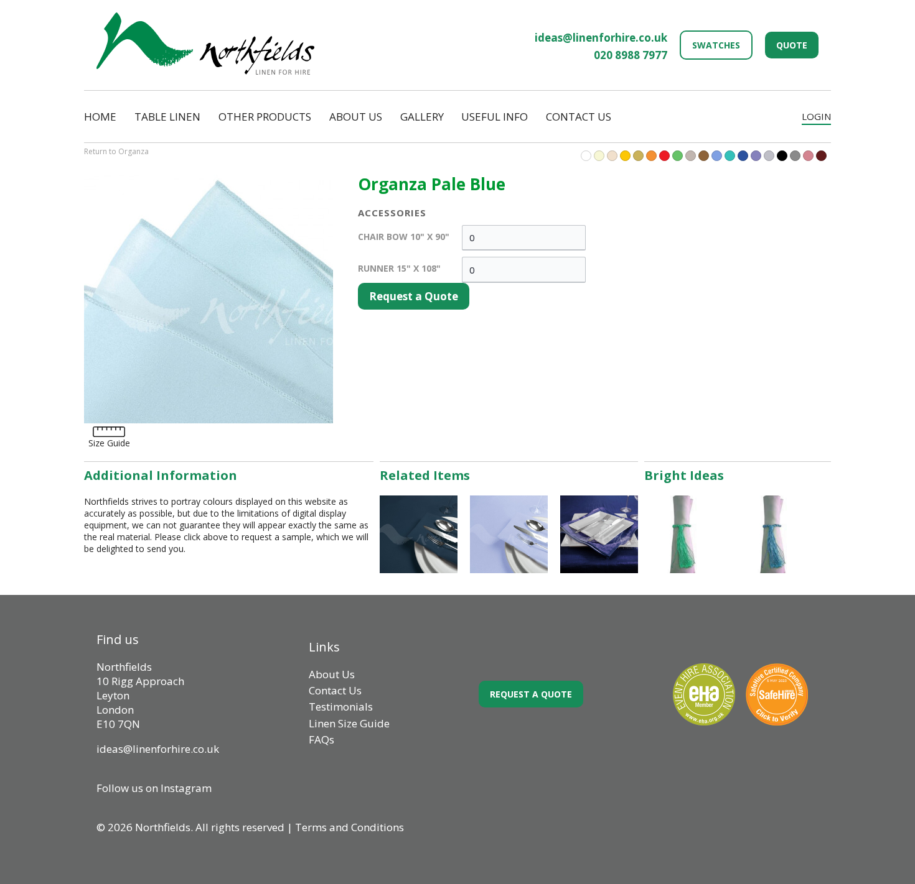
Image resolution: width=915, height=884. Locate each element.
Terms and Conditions (349, 827)
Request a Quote (413, 296)
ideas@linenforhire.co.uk (601, 37)
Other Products (264, 116)
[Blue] (730, 155)
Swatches (716, 45)
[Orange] (651, 155)
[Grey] (795, 155)
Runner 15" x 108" (399, 268)
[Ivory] (599, 155)
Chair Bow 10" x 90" (403, 236)
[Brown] (703, 155)
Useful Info (494, 116)
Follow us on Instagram (154, 788)
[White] (586, 155)
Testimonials (341, 706)
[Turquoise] (716, 155)
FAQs (321, 739)
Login (816, 116)
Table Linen (167, 116)
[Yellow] (625, 155)
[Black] (782, 155)
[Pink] (808, 155)
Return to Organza (116, 151)
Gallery (422, 116)
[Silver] (769, 155)
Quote (791, 45)
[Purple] (756, 155)
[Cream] (612, 155)
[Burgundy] (821, 155)
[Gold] (638, 155)
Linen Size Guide (349, 723)
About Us (355, 116)
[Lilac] (690, 155)
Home (100, 116)
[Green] (677, 155)
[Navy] (743, 155)
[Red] (664, 155)
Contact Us (578, 116)
